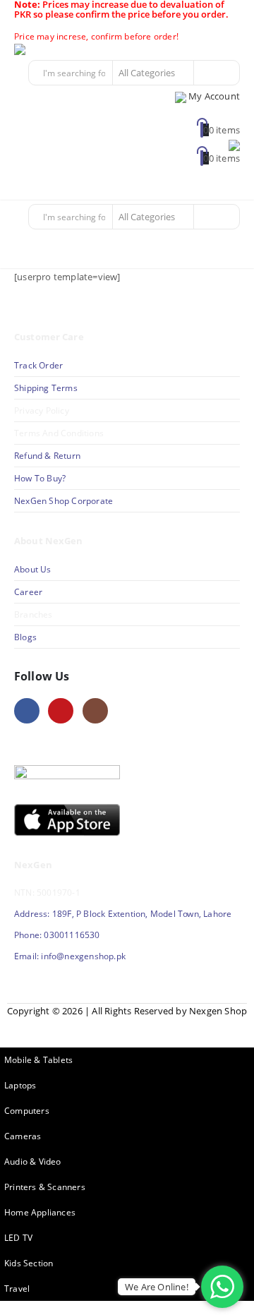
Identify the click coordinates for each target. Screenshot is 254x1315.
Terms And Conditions (59, 432)
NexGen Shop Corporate (63, 500)
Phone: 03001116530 (57, 934)
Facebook (27, 710)
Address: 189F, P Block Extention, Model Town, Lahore (122, 913)
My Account (214, 96)
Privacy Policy (41, 410)
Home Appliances (39, 1212)
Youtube (60, 710)
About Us (34, 569)
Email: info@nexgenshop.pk (70, 955)
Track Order (38, 365)
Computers (26, 1110)
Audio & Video (32, 1161)
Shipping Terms (46, 387)
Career (28, 591)
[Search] (210, 73)
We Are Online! (156, 1286)
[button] (227, 183)
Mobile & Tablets (38, 1059)
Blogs (25, 636)
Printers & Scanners (44, 1186)
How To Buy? (40, 478)
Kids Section (28, 1262)
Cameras (22, 1135)
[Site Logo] (53, 50)
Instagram (95, 710)
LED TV (18, 1237)
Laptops (20, 1085)
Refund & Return (47, 455)
